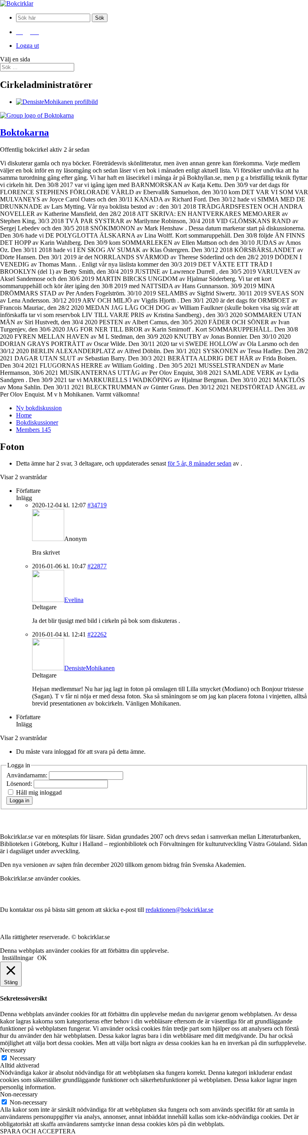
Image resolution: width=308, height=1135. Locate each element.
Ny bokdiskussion (39, 408)
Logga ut (27, 45)
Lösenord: (20, 783)
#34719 (97, 505)
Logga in (19, 800)
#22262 (97, 634)
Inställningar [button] (17, 957)
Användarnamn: (27, 775)
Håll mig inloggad (39, 792)
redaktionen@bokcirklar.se (179, 909)
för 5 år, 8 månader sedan (199, 463)
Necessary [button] (13, 1050)
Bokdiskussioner (37, 422)
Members (33, 429)
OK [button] (42, 957)
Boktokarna (24, 132)
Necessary (23, 1058)
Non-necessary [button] (19, 1094)
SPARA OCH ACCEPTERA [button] (38, 1131)
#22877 (97, 566)
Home (24, 415)
